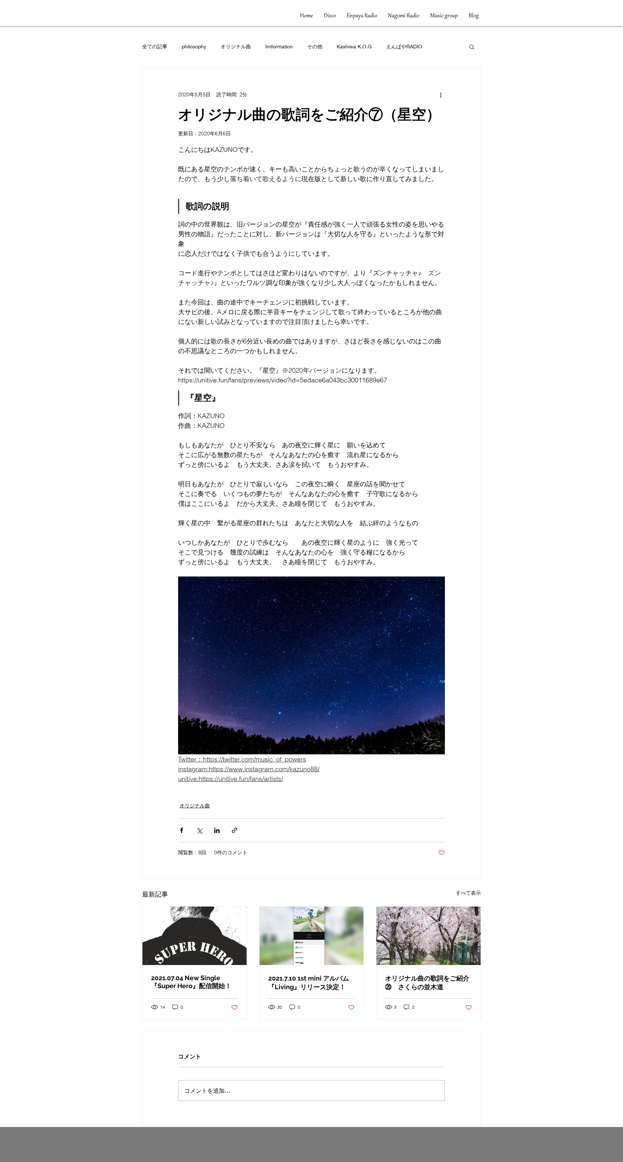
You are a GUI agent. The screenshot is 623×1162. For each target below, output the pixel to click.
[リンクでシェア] (234, 830)
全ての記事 (154, 46)
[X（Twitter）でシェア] (199, 830)
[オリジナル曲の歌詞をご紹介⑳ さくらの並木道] (428, 936)
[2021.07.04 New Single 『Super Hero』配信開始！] (194, 936)
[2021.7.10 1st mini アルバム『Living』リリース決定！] (312, 936)
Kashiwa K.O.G (354, 46)
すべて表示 (468, 893)
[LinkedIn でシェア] (216, 830)
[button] (471, 46)
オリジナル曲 (236, 46)
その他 (314, 46)
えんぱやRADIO (404, 46)
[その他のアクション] (440, 94)
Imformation (279, 46)
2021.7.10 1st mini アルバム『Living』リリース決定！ (308, 982)
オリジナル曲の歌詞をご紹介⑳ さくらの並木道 (427, 982)
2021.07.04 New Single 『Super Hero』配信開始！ (191, 982)
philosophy (194, 46)
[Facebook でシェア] (181, 830)
